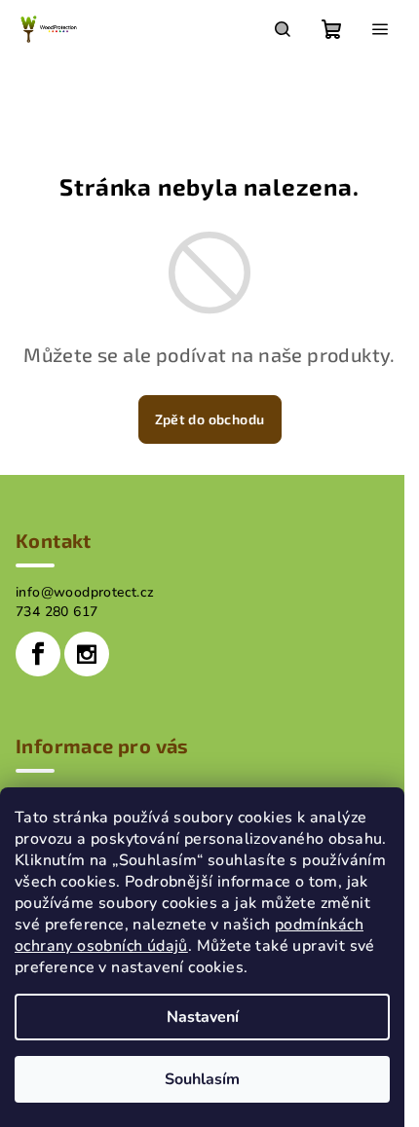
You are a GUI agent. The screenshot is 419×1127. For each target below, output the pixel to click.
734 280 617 (56, 611)
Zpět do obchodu (210, 419)
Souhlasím (202, 1079)
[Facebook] (38, 654)
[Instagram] (86, 654)
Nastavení (203, 1017)
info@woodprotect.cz (85, 592)
